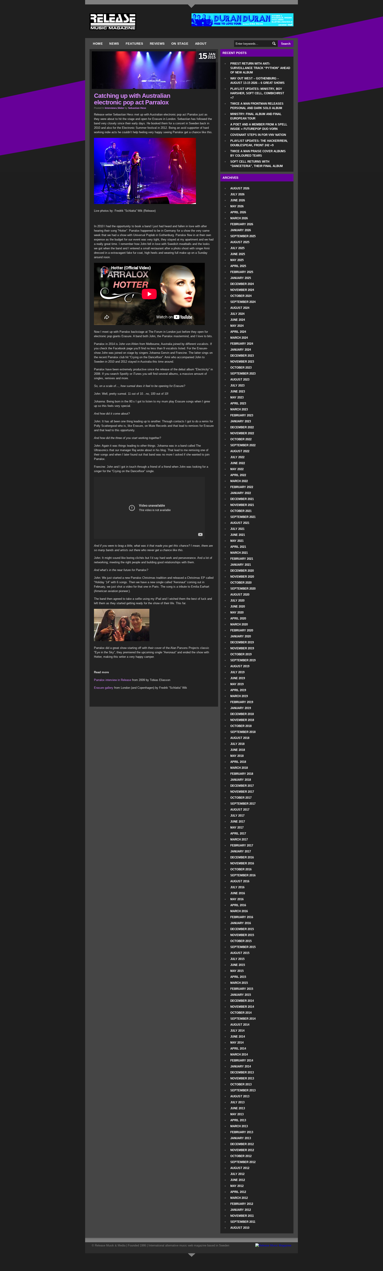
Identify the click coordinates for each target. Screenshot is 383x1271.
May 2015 (237, 971)
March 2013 (239, 1126)
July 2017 (237, 815)
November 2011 (242, 1215)
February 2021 (241, 558)
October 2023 (241, 367)
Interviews (111, 108)
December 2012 (242, 1144)
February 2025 (241, 272)
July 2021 (237, 529)
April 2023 (238, 403)
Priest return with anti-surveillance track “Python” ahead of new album (260, 68)
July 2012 (237, 1174)
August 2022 (239, 451)
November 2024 (242, 290)
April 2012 (238, 1192)
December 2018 (242, 714)
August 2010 (239, 1227)
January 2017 (240, 851)
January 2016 (240, 923)
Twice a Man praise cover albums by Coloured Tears (258, 153)
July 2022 (237, 457)
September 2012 (243, 1162)
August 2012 (239, 1168)
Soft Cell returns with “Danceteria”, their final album (256, 164)
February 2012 (241, 1204)
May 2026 (237, 206)
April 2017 (238, 833)
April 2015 (238, 977)
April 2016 (238, 905)
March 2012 (239, 1198)
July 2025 (237, 248)
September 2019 (243, 660)
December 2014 (242, 1000)
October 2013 (241, 1084)
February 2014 (241, 1060)
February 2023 (241, 415)
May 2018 (237, 756)
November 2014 (242, 1006)
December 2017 (242, 785)
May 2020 (237, 612)
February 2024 (241, 343)
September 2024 (243, 302)
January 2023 (240, 421)
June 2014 (237, 1036)
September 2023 (243, 373)
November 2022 (242, 433)
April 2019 (238, 690)
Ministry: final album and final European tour (255, 116)
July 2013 (237, 1102)
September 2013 (243, 1090)
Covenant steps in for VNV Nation (258, 135)
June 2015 (237, 965)
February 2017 (241, 845)
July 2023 (237, 385)
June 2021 (237, 534)
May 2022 (237, 469)
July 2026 (237, 194)
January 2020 (240, 636)
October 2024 (241, 296)
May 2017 (237, 827)
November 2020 (242, 576)
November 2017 (242, 791)
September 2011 (242, 1221)
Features (134, 43)
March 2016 (239, 911)
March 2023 (239, 409)
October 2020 (241, 582)
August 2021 (239, 523)
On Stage (179, 43)
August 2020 (239, 594)
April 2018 (238, 761)
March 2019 (239, 696)
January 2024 (240, 349)
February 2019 (241, 702)
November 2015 (242, 935)
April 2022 (238, 475)
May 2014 (237, 1042)
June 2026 (237, 200)
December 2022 (242, 427)
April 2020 (238, 618)
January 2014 (240, 1066)
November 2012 (242, 1150)
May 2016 (237, 899)
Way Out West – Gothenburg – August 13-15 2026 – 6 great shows (257, 81)
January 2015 (240, 994)
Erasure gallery (103, 687)
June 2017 (237, 821)
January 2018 (240, 779)
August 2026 (239, 188)
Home (98, 43)
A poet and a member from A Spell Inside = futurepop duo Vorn (258, 127)
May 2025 (237, 260)
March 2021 (239, 552)
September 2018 (243, 732)
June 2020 (237, 606)
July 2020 (237, 600)
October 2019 (241, 654)
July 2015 (237, 959)
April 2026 (238, 212)
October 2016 (241, 869)
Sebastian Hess (137, 108)
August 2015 (239, 953)
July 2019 (237, 672)
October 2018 (241, 726)
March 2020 (239, 624)
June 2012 (237, 1180)
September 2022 (243, 445)
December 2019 (242, 642)
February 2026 (241, 224)
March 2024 (239, 337)
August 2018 (239, 738)
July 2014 (237, 1030)
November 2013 (242, 1078)
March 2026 (239, 218)
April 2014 (238, 1048)
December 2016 (242, 857)
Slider (120, 108)
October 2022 (241, 439)
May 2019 (237, 684)
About (201, 43)
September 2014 (243, 1018)
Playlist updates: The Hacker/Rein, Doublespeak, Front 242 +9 (259, 143)
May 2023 (237, 397)
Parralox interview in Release (112, 680)
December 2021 (242, 499)
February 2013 (241, 1132)
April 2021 (238, 546)
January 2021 (240, 564)
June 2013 (237, 1108)
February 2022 (241, 487)
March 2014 (239, 1054)
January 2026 (240, 230)
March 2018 (239, 767)
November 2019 (242, 648)
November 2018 (242, 720)
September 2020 (243, 588)
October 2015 (241, 941)
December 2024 (242, 284)
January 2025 (240, 278)
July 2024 (237, 313)
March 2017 (239, 839)
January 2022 (240, 493)
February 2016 (241, 917)
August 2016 (239, 881)
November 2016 (242, 863)
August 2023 (239, 379)
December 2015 (242, 929)
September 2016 (243, 875)
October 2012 (241, 1156)
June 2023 (237, 391)
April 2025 (238, 266)
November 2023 (242, 361)
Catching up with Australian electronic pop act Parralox (132, 99)
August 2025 (239, 242)
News (114, 43)
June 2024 (237, 319)
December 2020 (242, 570)
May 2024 (237, 325)
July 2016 (237, 887)
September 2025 (243, 236)
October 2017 (241, 797)
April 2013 (238, 1120)
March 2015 (239, 982)
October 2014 (241, 1012)
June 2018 (237, 750)
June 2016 (237, 893)
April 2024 (238, 331)
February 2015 (241, 988)
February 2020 (241, 630)
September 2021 (243, 517)
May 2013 (237, 1114)
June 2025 (237, 254)
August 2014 (239, 1024)
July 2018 (237, 744)
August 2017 (239, 809)
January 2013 (240, 1138)
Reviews (157, 43)
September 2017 (243, 803)
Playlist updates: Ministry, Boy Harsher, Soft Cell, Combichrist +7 (257, 93)
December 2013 (242, 1072)
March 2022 (239, 481)
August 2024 (239, 308)
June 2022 (237, 463)
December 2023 (242, 355)
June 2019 (237, 678)
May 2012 (237, 1186)
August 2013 (239, 1096)
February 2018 (241, 773)
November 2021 (242, 505)
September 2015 (243, 947)
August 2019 (239, 666)
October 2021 (241, 511)
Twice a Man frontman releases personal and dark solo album (256, 106)
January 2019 (240, 708)
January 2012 (240, 1209)
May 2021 (237, 540)
